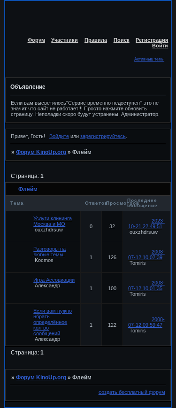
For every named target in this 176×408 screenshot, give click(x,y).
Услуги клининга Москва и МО (52, 221)
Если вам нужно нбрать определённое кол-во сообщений (52, 322)
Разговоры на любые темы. (49, 251)
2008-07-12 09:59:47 (146, 322)
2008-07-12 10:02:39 (146, 254)
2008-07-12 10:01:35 (146, 285)
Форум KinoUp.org (41, 152)
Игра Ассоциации (54, 280)
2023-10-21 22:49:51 (146, 223)
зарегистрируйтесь (103, 136)
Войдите (59, 136)
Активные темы (149, 59)
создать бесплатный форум (132, 392)
